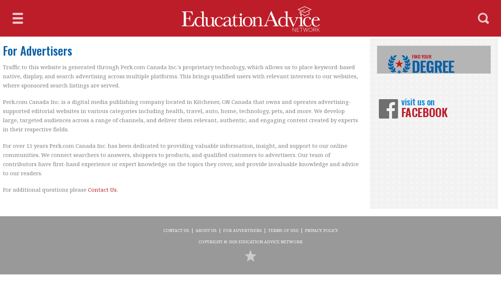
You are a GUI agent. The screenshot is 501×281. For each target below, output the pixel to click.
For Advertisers (242, 230)
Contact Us (102, 189)
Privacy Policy (321, 230)
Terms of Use (283, 230)
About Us (206, 230)
